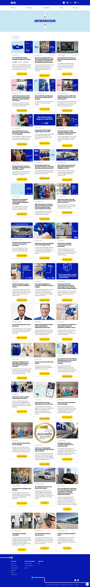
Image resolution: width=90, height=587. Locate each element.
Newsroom (13, 570)
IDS (39, 563)
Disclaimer (71, 584)
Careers (13, 572)
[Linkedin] (75, 580)
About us (13, 563)
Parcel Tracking (28, 563)
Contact (26, 568)
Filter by (15, 37)
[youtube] (78, 580)
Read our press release (21, 337)
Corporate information (64, 584)
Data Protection (56, 584)
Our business (14, 565)
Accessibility (77, 584)
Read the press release (21, 73)
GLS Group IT (14, 574)
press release (44, 502)
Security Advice (14, 568)
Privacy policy (49, 584)
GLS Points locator (29, 565)
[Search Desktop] (64, 3)
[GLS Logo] (13, 2)
